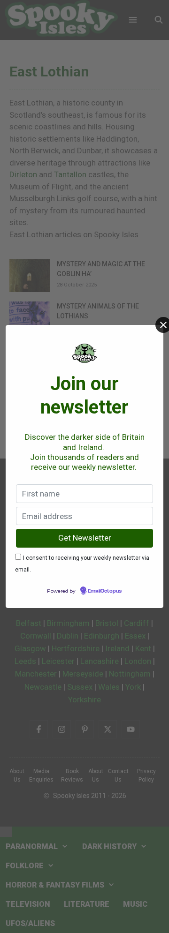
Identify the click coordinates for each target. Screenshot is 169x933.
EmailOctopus (105, 591)
